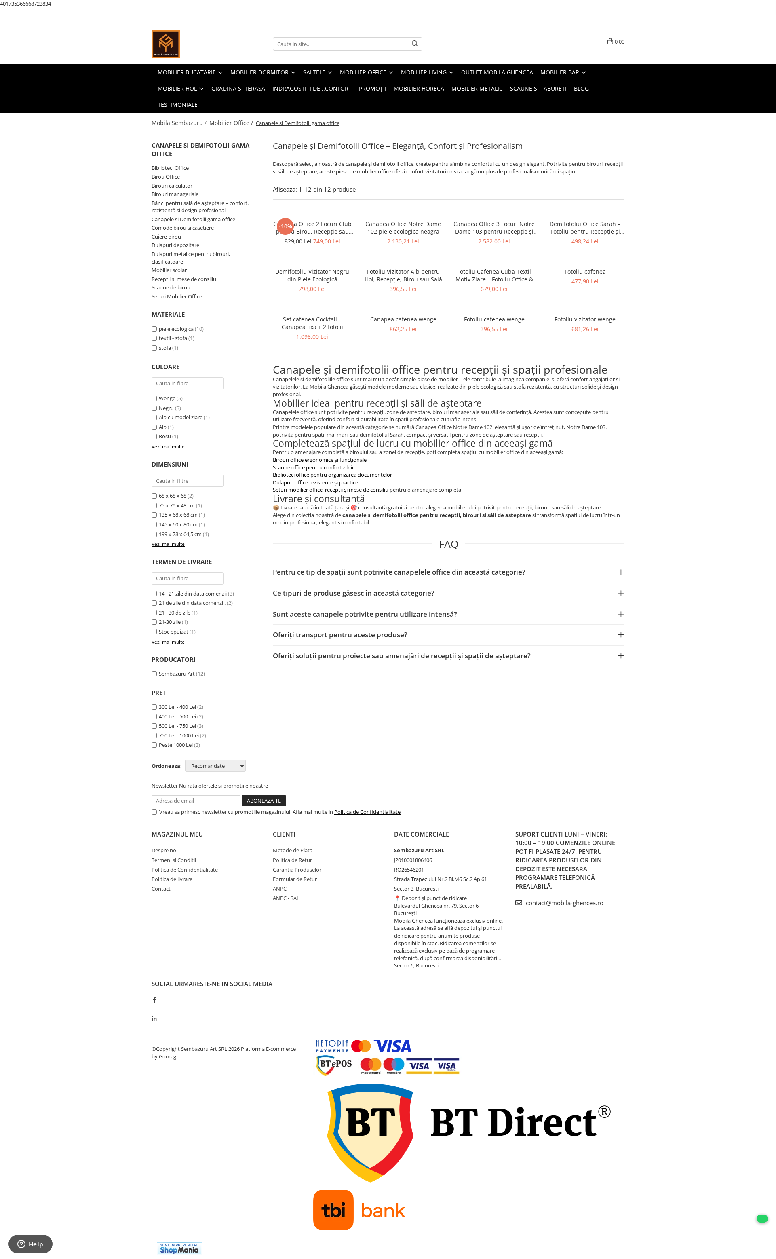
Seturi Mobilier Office (177, 296)
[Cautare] (415, 44)
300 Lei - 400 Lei (177, 706)
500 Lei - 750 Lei (177, 725)
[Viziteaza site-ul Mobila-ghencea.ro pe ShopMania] (179, 1248)
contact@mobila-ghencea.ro (563, 903)
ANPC (280, 888)
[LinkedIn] (154, 1018)
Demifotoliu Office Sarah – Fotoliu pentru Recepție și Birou (585, 227)
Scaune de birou (171, 287)
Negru (166, 408)
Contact (161, 888)
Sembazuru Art (177, 673)
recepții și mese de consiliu (357, 489)
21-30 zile (170, 621)
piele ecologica (176, 328)
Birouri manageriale (175, 194)
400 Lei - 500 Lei (177, 716)
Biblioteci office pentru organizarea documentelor (332, 474)
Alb (163, 427)
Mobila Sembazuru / (180, 123)
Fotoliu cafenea (585, 271)
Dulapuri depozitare (175, 245)
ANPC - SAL (286, 898)
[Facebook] (154, 999)
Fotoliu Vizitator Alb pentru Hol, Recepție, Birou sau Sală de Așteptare (403, 275)
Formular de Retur (295, 879)
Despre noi (164, 850)
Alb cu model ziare (180, 417)
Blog (581, 88)
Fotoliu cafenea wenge (494, 319)
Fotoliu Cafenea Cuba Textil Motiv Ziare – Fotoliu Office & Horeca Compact (494, 275)
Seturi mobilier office (298, 489)
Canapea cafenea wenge (403, 319)
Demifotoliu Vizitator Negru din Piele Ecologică (312, 275)
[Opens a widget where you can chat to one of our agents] (30, 1245)
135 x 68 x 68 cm (178, 514)
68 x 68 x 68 (172, 495)
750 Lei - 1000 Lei (179, 735)
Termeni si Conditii (174, 860)
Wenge (167, 398)
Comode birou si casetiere (183, 227)
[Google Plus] (154, 1009)
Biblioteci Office (170, 167)
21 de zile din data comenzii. (192, 602)
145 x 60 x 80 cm (178, 524)
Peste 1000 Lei (176, 744)
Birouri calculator (172, 185)
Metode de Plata (292, 850)
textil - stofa (173, 338)
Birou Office (166, 176)
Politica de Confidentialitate (367, 811)
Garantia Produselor (297, 869)
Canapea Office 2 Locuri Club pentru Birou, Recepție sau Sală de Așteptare (312, 227)
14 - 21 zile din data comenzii (193, 593)
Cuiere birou (166, 236)
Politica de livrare (172, 879)
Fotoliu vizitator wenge (585, 319)
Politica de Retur (292, 860)
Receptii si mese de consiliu (184, 279)
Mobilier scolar (169, 270)
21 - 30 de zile (174, 612)
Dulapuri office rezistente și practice (315, 482)
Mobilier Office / (232, 123)
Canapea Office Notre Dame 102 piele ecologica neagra (403, 227)
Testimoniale (178, 104)
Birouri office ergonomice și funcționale (320, 459)
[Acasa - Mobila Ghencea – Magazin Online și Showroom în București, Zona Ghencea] (192, 44)
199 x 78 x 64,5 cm (180, 534)
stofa (165, 347)
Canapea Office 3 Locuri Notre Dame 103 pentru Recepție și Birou (494, 227)
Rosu (165, 436)
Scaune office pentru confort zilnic (313, 467)
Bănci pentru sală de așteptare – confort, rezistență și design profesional (200, 206)
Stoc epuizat (173, 631)
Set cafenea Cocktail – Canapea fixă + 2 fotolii (312, 323)
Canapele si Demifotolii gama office (193, 219)
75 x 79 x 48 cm (177, 505)
